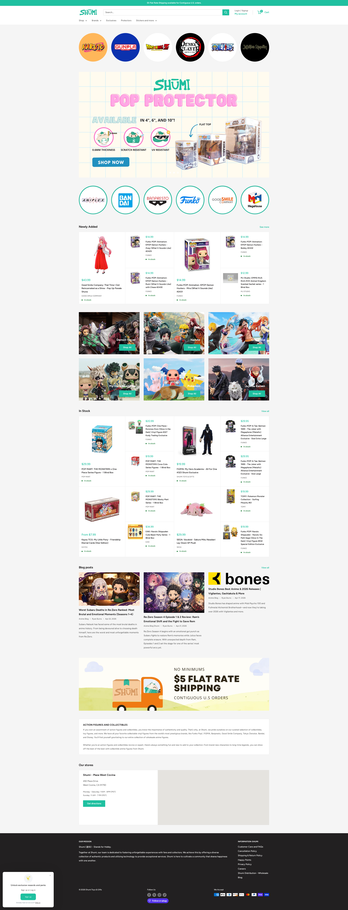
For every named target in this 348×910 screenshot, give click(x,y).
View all (265, 411)
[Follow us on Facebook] (149, 895)
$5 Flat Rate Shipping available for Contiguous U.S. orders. (174, 3)
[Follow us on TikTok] (165, 895)
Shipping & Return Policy (250, 855)
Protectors (126, 20)
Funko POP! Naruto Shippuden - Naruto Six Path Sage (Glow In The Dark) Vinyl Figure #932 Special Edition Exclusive (252, 537)
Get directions (94, 803)
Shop (81, 20)
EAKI (148, 542)
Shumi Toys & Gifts (185, 477)
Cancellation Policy (247, 851)
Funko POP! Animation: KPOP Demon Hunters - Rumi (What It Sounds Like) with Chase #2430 (158, 283)
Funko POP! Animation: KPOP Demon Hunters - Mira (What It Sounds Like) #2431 (195, 288)
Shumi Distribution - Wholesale (253, 873)
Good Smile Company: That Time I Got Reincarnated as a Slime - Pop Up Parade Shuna (102, 288)
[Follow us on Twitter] (154, 895)
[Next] (269, 45)
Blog (240, 877)
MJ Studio (245, 291)
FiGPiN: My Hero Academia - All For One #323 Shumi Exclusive (197, 471)
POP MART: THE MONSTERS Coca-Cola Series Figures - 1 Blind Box (158, 464)
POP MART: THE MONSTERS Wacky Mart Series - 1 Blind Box (157, 499)
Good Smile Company (92, 296)
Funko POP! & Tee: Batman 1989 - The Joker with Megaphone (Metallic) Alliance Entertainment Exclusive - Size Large (253, 467)
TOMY (243, 507)
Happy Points (244, 860)
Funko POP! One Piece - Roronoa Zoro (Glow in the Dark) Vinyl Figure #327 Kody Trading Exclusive (158, 431)
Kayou (85, 547)
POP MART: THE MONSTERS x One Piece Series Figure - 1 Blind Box (99, 471)
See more (265, 227)
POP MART (86, 477)
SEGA (179, 547)
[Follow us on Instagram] (159, 895)
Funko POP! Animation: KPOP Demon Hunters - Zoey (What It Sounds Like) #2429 (158, 246)
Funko (149, 255)
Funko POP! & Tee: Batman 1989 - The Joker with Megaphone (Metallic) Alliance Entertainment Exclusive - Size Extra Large (253, 432)
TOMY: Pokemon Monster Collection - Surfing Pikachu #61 (253, 499)
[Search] (225, 12)
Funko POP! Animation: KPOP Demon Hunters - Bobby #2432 (251, 244)
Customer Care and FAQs (250, 846)
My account (241, 13)
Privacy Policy (245, 864)
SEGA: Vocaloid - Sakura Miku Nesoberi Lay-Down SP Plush (196, 541)
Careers (242, 868)
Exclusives (111, 20)
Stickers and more (145, 20)
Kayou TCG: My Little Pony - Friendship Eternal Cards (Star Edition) (101, 541)
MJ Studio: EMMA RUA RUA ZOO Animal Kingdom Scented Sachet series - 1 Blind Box (253, 283)
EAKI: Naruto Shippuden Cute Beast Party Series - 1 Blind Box (158, 534)
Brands (95, 20)
